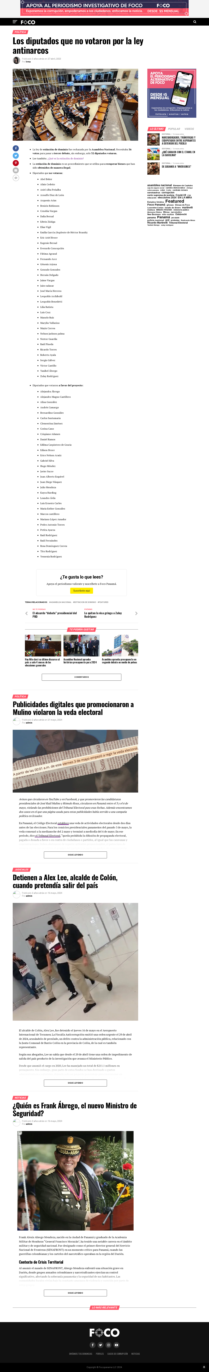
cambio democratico (175, 188)
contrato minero (180, 190)
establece (63, 823)
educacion (151, 198)
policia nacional (155, 220)
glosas (170, 205)
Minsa (166, 212)
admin (29, 723)
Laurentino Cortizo (155, 208)
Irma (28, 61)
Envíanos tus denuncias (80, 1353)
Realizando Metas (188, 220)
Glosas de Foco (182, 205)
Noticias (135, 1353)
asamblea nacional (60, 602)
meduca (151, 210)
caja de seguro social (155, 188)
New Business (154, 215)
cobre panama (153, 190)
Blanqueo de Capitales (183, 185)
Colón (168, 190)
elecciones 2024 (167, 197)
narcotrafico (176, 212)
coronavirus (153, 192)
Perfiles (100, 1353)
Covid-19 (181, 195)
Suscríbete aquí (81, 590)
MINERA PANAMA (164, 210)
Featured (103, 602)
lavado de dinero (173, 208)
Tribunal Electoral (178, 223)
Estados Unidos (155, 202)
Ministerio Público (154, 212)
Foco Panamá (156, 204)
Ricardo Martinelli (157, 222)
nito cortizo (168, 214)
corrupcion (168, 192)
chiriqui (190, 188)
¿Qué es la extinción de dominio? (66, 158)
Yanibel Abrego (153, 225)
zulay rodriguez (167, 225)
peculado (175, 218)
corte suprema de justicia (160, 195)
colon (162, 190)
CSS (189, 195)
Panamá (163, 217)
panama (151, 217)
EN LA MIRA (185, 197)
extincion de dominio (85, 602)
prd (167, 220)
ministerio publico (181, 210)
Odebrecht (181, 214)
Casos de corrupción (117, 1353)
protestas (175, 220)
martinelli (187, 207)
